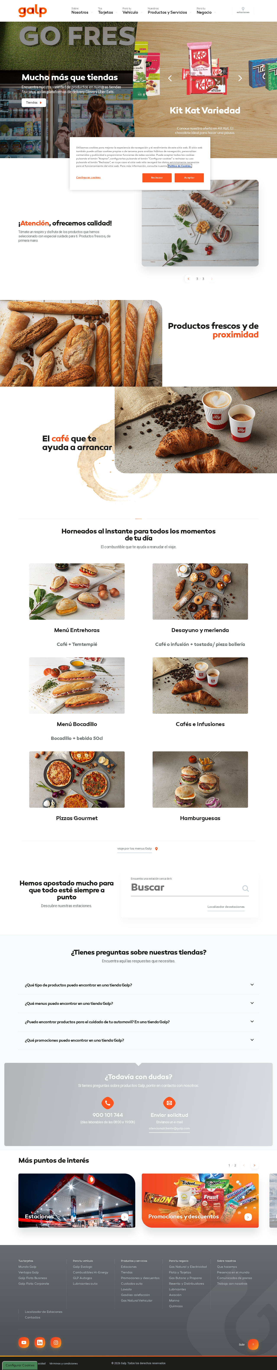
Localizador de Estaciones (43, 1312)
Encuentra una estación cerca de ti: (151, 878)
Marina (174, 1300)
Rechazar (157, 177)
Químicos (176, 1306)
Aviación (175, 1295)
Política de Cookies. (180, 165)
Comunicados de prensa (234, 1278)
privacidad (39, 1363)
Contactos (32, 1317)
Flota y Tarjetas (180, 1272)
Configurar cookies (20, 1365)
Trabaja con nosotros (232, 1284)
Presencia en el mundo (233, 1272)
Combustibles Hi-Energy (90, 1272)
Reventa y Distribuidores (186, 1284)
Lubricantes (177, 1289)
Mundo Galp (27, 1267)
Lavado (126, 1289)
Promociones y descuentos (140, 1278)
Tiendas (126, 1272)
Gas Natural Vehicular (136, 1300)
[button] (170, 78)
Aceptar (189, 177)
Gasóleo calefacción (135, 1295)
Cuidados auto (132, 1284)
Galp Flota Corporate (33, 1284)
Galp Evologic (82, 1267)
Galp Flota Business (32, 1278)
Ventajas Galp (28, 1272)
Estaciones (129, 1267)
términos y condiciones (64, 1363)
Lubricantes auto (85, 1284)
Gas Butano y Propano (185, 1278)
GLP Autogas (82, 1278)
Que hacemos (227, 1267)
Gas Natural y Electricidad (188, 1267)
